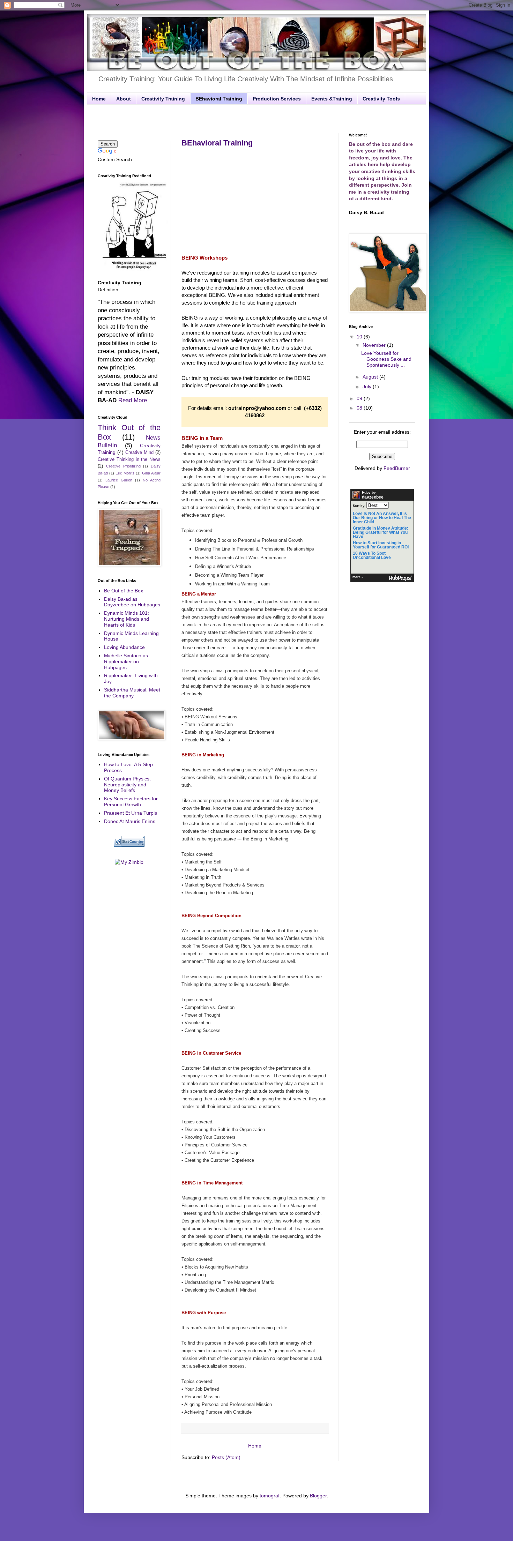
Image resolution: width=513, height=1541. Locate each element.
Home (99, 99)
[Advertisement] (256, 117)
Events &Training (331, 99)
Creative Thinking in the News (129, 459)
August (371, 377)
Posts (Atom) (226, 1457)
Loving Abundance (124, 647)
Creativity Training (163, 99)
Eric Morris (125, 473)
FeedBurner (397, 468)
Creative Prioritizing (123, 466)
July (368, 386)
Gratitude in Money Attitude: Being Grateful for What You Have (380, 532)
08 (360, 408)
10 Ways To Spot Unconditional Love (372, 555)
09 (360, 398)
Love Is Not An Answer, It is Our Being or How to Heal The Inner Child (382, 517)
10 (360, 336)
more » (357, 577)
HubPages (400, 578)
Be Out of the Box (123, 590)
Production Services (277, 99)
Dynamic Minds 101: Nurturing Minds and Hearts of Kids (126, 619)
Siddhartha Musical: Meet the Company (132, 692)
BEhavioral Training (218, 99)
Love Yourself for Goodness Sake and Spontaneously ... (386, 359)
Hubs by (373, 495)
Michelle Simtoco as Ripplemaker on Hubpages (126, 661)
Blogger (318, 1495)
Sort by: (359, 506)
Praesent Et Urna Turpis (130, 813)
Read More (132, 400)
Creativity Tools (381, 99)
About (123, 99)
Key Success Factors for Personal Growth (131, 801)
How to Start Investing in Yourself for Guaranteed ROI (381, 545)
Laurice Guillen (118, 480)
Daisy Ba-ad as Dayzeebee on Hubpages (132, 602)
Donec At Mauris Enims (129, 821)
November (375, 345)
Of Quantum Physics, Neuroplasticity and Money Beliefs (127, 784)
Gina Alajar (151, 473)
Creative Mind (139, 452)
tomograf (270, 1495)
